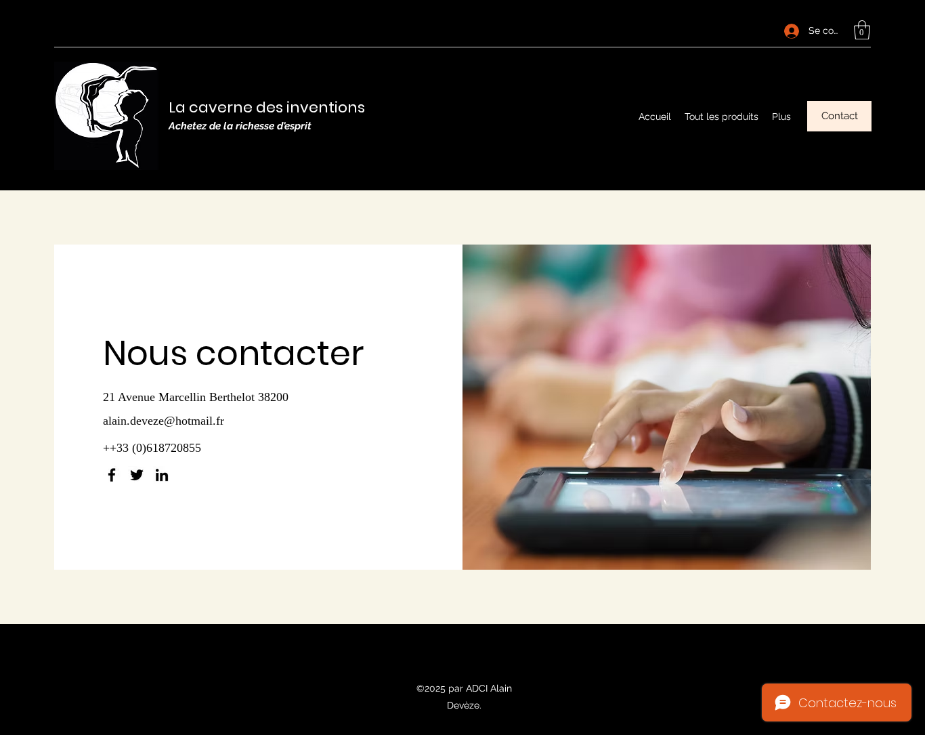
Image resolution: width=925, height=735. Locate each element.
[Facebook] (112, 475)
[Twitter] (137, 475)
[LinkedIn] (162, 475)
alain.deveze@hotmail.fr (163, 420)
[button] (862, 30)
